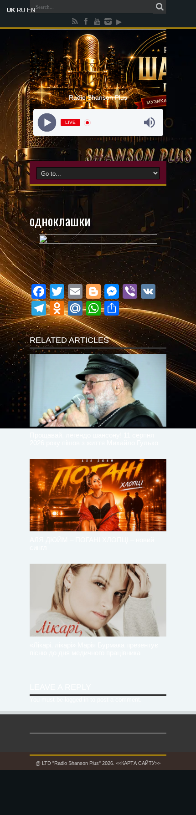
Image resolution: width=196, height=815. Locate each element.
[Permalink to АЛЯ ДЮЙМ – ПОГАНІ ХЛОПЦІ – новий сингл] (98, 495)
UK (11, 10)
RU (21, 10)
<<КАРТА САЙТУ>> (138, 763)
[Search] (159, 7)
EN (31, 10)
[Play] (46, 122)
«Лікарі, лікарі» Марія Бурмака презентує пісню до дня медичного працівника (94, 649)
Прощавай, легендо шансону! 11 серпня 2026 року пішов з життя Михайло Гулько (94, 439)
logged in (76, 699)
